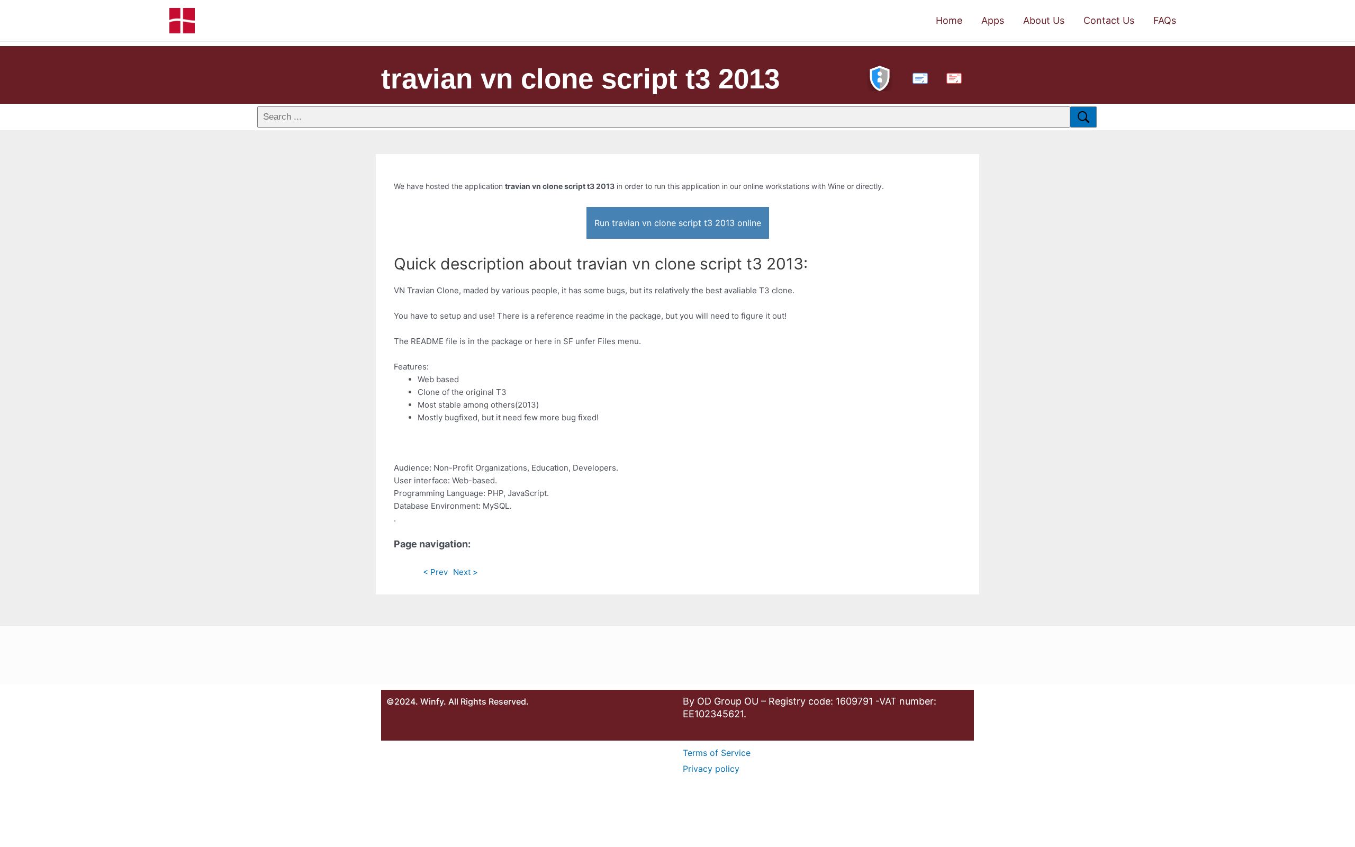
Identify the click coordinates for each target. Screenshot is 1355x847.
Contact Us (1108, 20)
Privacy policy (711, 768)
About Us (1043, 20)
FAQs (1164, 20)
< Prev (435, 572)
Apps (992, 20)
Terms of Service (717, 752)
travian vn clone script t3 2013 (580, 78)
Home (949, 20)
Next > (465, 572)
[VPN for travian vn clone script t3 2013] (880, 77)
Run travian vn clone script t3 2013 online (677, 223)
